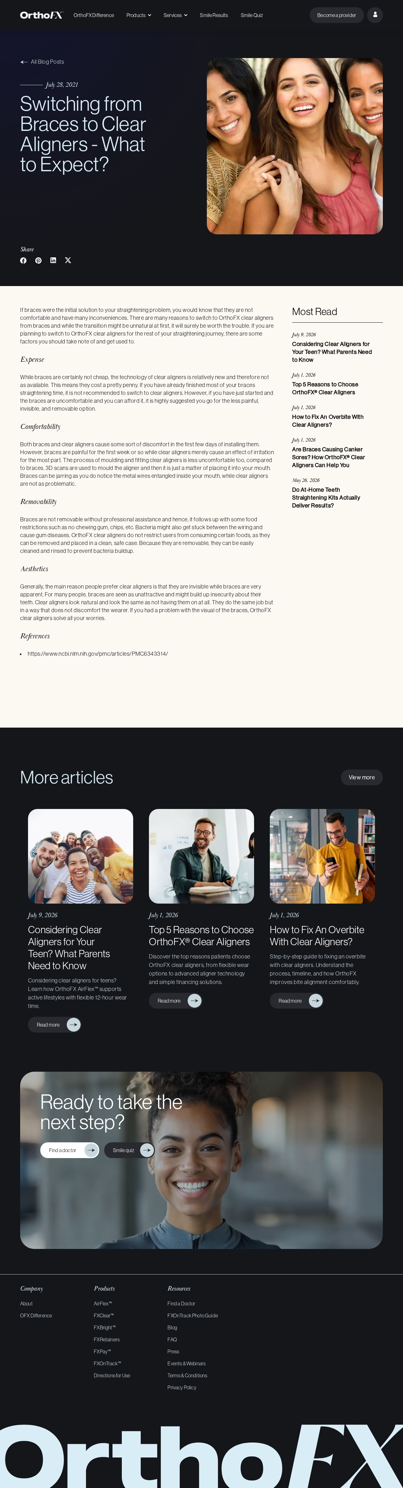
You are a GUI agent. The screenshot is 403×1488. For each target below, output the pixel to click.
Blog (172, 1327)
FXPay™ (102, 1351)
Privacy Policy (181, 1387)
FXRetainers (107, 1339)
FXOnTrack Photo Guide (192, 1315)
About (26, 1303)
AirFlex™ (103, 1303)
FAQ (172, 1339)
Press (173, 1351)
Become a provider (336, 15)
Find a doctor (64, 1150)
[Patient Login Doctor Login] (375, 15)
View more (362, 777)
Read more (49, 1025)
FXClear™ (104, 1315)
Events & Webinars (186, 1363)
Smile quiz (124, 1150)
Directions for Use (112, 1375)
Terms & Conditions (187, 1375)
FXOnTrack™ (107, 1363)
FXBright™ (104, 1327)
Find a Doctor (181, 1303)
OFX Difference (36, 1315)
